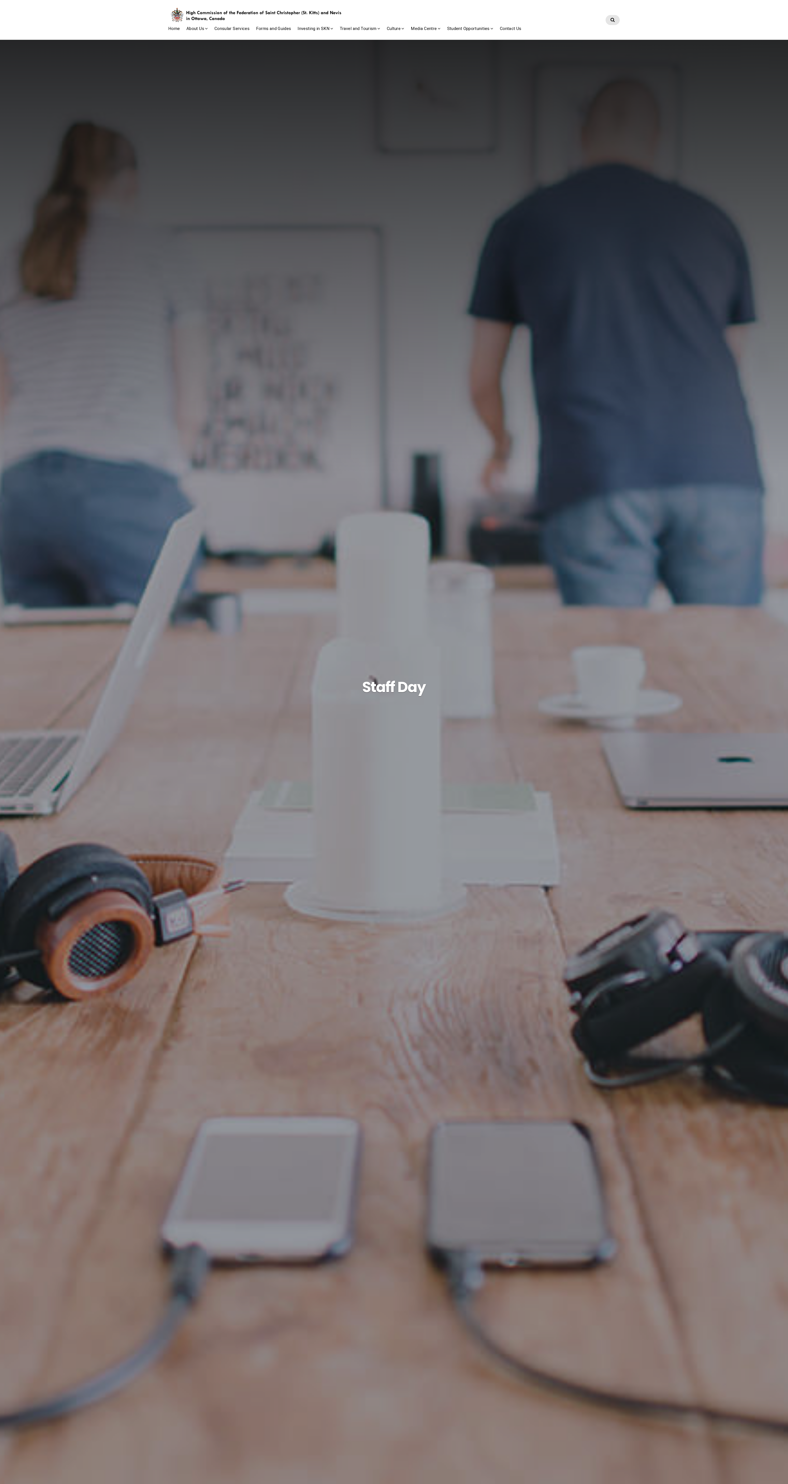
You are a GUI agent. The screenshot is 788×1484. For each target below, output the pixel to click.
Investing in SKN (314, 28)
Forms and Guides (273, 28)
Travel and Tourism (358, 28)
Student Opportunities (468, 28)
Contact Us (510, 28)
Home (174, 28)
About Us (195, 28)
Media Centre (424, 28)
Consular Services (232, 28)
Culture (394, 28)
